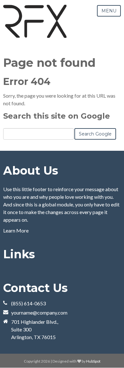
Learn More (16, 230)
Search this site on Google (56, 116)
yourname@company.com (39, 312)
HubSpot (93, 361)
